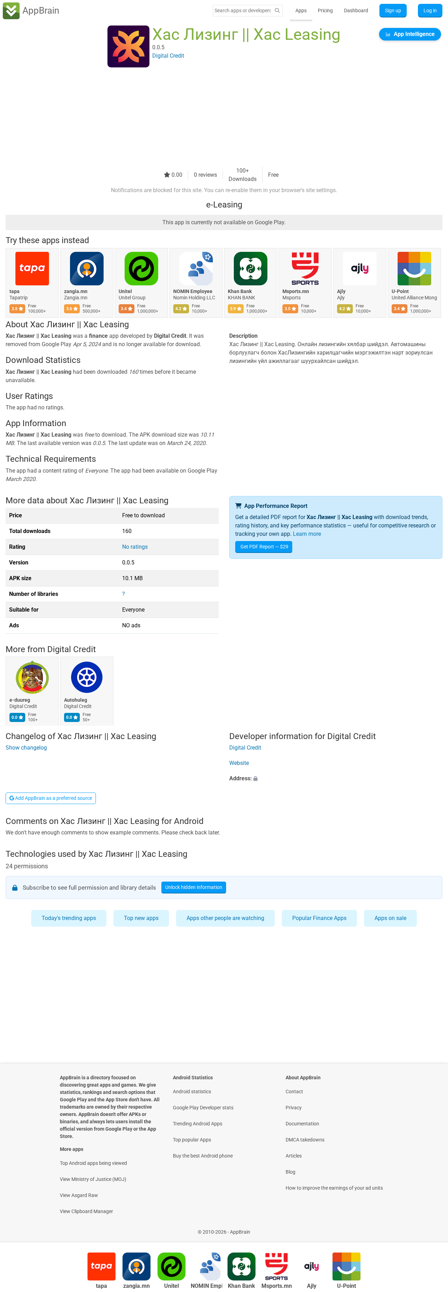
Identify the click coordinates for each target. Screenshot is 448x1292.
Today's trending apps (69, 918)
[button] (335, 778)
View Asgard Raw (79, 1195)
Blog (290, 1172)
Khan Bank (240, 291)
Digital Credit (71, 649)
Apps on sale (390, 918)
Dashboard (356, 10)
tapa (14, 291)
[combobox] (242, 10)
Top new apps (141, 918)
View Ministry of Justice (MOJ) (93, 1179)
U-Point (400, 291)
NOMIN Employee (192, 291)
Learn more (307, 534)
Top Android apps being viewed (93, 1163)
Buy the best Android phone (203, 1156)
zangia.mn (76, 291)
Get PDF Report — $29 (264, 546)
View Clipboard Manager (86, 1211)
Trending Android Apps (197, 1123)
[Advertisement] (216, 118)
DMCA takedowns (305, 1140)
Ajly (341, 291)
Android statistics (192, 1091)
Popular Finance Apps (319, 918)
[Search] (277, 10)
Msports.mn (295, 291)
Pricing (325, 10)
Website (239, 763)
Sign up (393, 10)
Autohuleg (75, 700)
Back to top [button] (430, 1228)
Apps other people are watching (225, 918)
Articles (294, 1156)
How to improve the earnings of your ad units (334, 1188)
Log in (430, 10)
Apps (301, 10)
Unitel (125, 291)
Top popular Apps (192, 1140)
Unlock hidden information (193, 887)
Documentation (302, 1123)
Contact (294, 1091)
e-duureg (19, 700)
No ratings (135, 546)
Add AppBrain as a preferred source (53, 798)
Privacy (294, 1107)
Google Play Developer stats (203, 1107)
